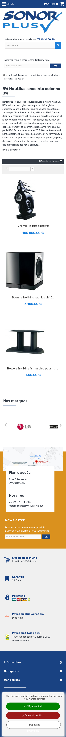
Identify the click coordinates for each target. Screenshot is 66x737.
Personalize (33, 724)
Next (60, 426)
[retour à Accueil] (4, 75)
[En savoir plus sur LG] (24, 427)
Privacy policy (33, 730)
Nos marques (15, 401)
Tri (7, 168)
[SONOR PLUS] (33, 22)
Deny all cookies (34, 715)
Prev (5, 426)
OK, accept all (34, 706)
